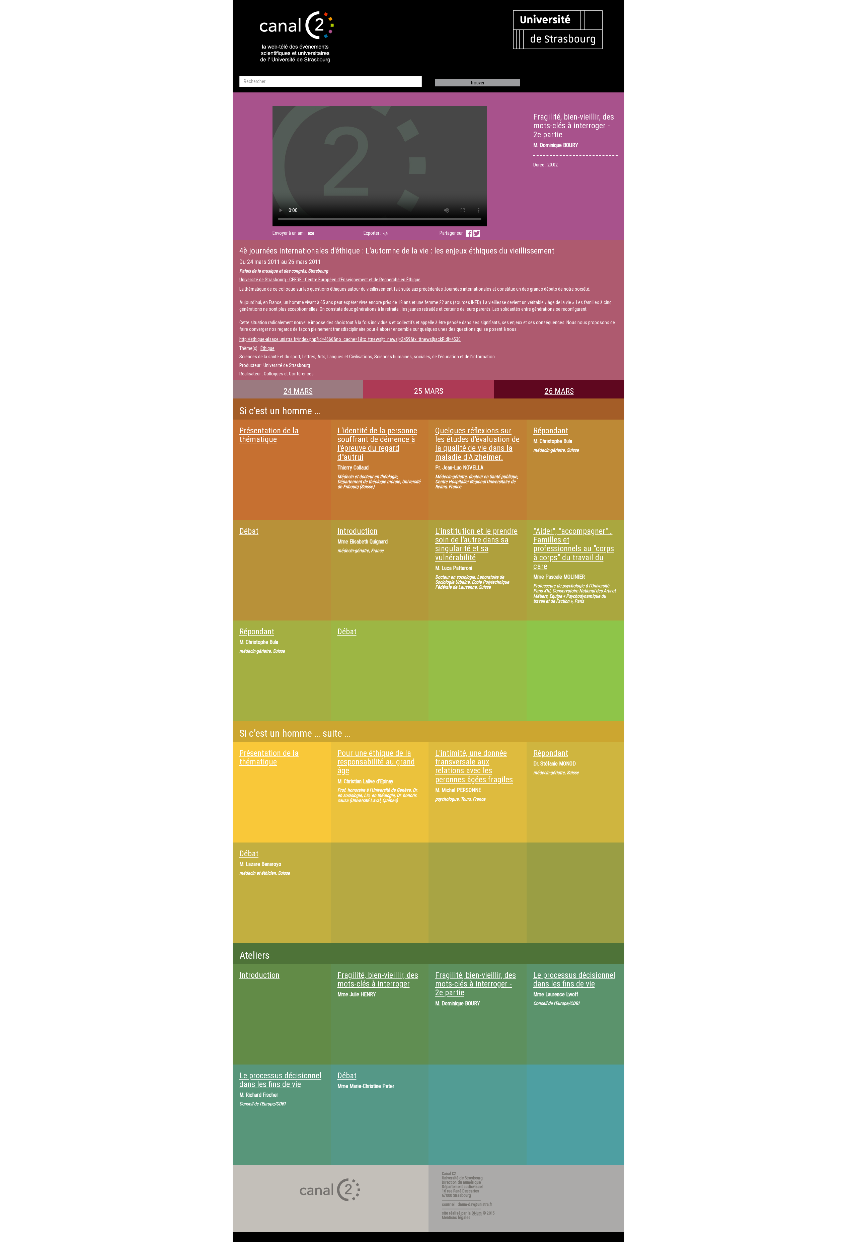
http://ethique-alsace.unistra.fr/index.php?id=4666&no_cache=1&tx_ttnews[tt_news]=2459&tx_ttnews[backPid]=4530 (350, 339)
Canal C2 (449, 1173)
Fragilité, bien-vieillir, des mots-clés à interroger (377, 979)
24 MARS (298, 391)
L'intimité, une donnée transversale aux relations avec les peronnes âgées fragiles (474, 766)
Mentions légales (456, 1217)
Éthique (267, 348)
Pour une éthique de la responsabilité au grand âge (376, 762)
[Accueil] (290, 37)
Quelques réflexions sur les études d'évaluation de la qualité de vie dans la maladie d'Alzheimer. (477, 444)
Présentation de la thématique (269, 435)
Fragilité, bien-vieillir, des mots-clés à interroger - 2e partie (475, 984)
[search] (330, 81)
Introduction (357, 531)
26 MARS (559, 391)
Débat (248, 531)
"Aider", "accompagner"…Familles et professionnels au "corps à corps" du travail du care (573, 548)
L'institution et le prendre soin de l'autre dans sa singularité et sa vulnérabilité (476, 544)
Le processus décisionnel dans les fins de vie (574, 979)
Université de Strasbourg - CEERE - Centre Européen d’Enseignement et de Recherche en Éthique (329, 279)
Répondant (550, 430)
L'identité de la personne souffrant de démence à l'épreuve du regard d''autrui (377, 444)
